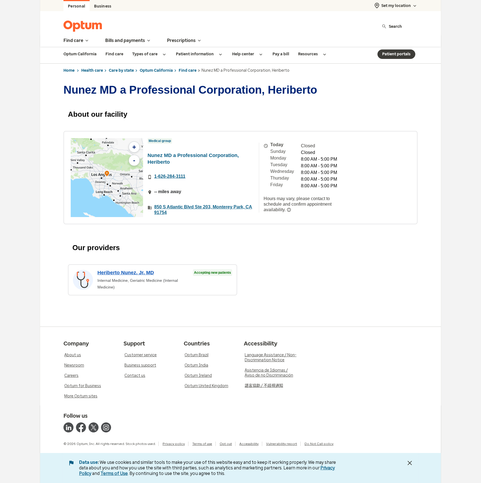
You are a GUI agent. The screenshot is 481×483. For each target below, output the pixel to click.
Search (395, 26)
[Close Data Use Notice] (409, 463)
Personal (76, 6)
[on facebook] (81, 427)
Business (102, 6)
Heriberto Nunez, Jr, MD (125, 272)
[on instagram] (106, 427)
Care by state (121, 70)
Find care (188, 70)
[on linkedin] (68, 427)
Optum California (156, 70)
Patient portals (396, 54)
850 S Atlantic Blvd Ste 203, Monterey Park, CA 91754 (203, 210)
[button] (107, 174)
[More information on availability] (289, 210)
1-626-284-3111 (169, 176)
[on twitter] (94, 427)
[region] (107, 177)
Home (69, 70)
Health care (92, 70)
